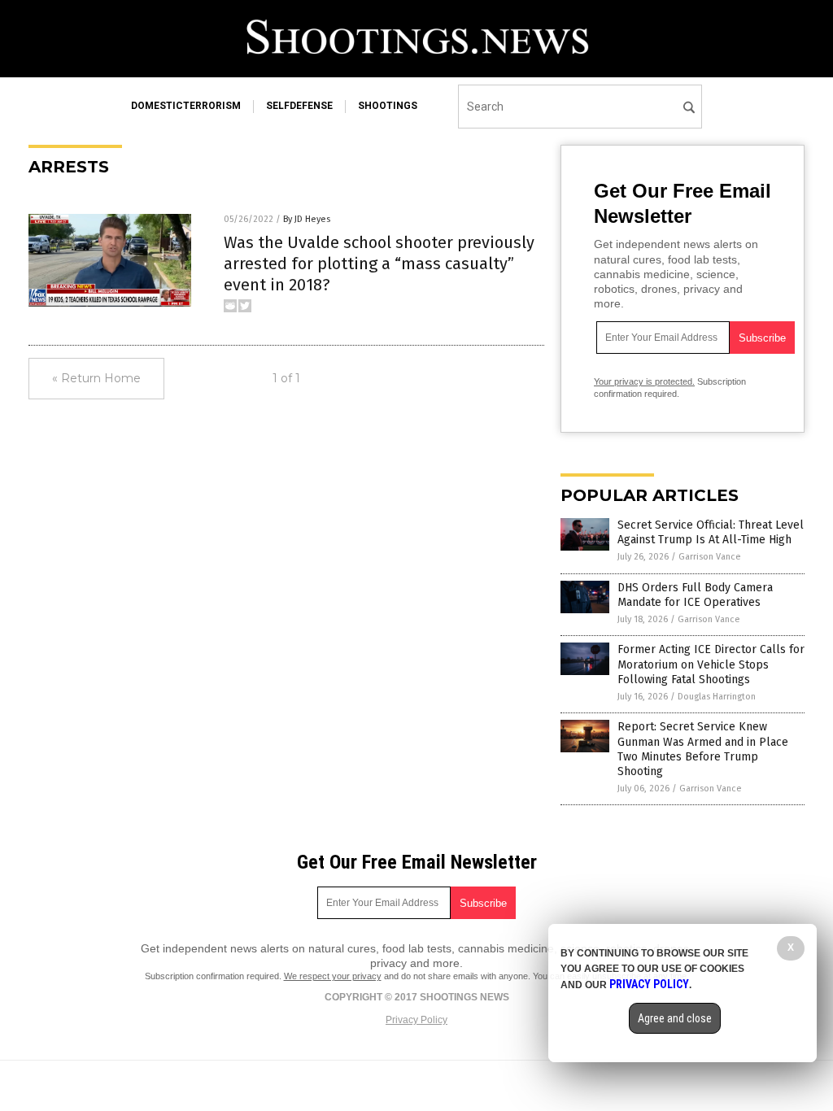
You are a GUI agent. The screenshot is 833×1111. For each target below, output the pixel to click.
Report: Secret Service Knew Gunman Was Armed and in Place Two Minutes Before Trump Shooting (702, 749)
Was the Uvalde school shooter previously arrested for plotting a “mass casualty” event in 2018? (379, 263)
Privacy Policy (416, 1020)
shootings (387, 105)
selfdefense (299, 105)
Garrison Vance (709, 556)
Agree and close (675, 1018)
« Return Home (96, 378)
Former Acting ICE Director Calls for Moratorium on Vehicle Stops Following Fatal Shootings (711, 664)
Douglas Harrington (717, 696)
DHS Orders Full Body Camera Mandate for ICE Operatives (695, 595)
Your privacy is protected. (644, 381)
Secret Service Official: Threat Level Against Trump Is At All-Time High (710, 532)
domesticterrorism (186, 105)
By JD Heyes (306, 219)
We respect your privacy (333, 976)
